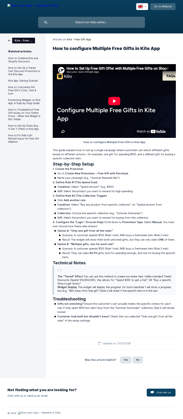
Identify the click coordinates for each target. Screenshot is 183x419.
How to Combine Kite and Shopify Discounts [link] (23, 60)
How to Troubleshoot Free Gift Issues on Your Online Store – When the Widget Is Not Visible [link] (24, 114)
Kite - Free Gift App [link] (79, 39)
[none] (33, 9)
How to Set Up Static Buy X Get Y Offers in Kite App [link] (23, 127)
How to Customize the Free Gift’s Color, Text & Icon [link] (22, 90)
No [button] (137, 359)
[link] (21, 40)
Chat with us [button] (163, 392)
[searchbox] (91, 22)
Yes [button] (126, 359)
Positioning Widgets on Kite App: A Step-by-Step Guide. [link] (24, 102)
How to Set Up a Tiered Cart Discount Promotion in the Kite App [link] (24, 71)
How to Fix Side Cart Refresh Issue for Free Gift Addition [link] (23, 138)
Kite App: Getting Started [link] (23, 80)
